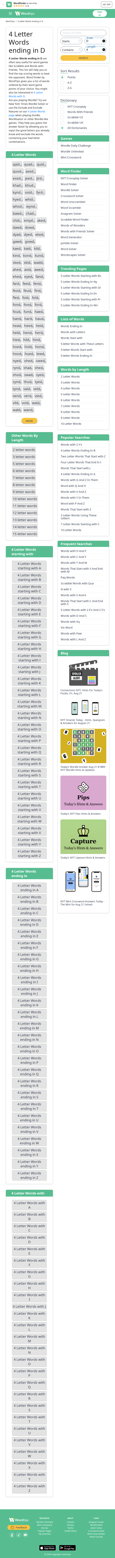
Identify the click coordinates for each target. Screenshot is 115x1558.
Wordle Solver (70, 190)
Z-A (69, 88)
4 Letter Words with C (29, 1228)
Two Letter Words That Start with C (83, 456)
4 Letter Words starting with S (29, 772)
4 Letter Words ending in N (29, 1037)
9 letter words (24, 491)
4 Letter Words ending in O (29, 1048)
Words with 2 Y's (71, 444)
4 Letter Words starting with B (29, 577)
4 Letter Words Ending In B (78, 450)
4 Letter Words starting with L (29, 692)
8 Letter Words (70, 412)
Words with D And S (74, 616)
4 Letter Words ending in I (29, 979)
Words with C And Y (73, 557)
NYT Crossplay (76, 106)
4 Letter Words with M (29, 1338)
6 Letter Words (70, 400)
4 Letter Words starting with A (29, 565)
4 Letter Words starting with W (29, 818)
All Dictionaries (77, 128)
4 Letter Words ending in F (29, 945)
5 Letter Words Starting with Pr (81, 299)
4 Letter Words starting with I (29, 657)
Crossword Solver (72, 196)
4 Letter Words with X (29, 1465)
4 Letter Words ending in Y (29, 1163)
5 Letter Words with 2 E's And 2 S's (83, 610)
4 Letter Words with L (29, 1327)
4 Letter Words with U (29, 1430)
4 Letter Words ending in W (29, 1140)
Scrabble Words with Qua (77, 583)
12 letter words (25, 512)
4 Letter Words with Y (29, 1476)
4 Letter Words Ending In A (78, 474)
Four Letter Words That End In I (81, 462)
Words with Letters (73, 332)
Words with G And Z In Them (79, 480)
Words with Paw (71, 633)
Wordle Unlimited (72, 151)
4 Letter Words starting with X (29, 830)
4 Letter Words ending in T (29, 1106)
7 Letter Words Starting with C (80, 524)
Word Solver (69, 249)
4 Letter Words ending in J (29, 991)
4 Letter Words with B (29, 1216)
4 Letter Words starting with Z (29, 853)
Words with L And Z (73, 639)
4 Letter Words (70, 388)
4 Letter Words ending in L (29, 1014)
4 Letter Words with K (29, 1315)
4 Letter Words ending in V (29, 1129)
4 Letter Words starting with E (29, 611)
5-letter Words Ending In (76, 356)
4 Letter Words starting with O (29, 726)
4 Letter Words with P (29, 1373)
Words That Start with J (75, 468)
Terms (70, 1528)
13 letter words (25, 519)
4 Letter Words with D (29, 1239)
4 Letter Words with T (29, 1419)
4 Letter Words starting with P (29, 738)
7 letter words (24, 477)
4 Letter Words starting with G (29, 634)
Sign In (99, 13)
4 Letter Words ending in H (29, 968)
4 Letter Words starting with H (29, 646)
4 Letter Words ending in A (29, 887)
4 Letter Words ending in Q (29, 1071)
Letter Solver (96, 1528)
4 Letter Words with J (29, 1306)
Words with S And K (73, 595)
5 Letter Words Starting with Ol (81, 287)
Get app (107, 4)
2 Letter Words (70, 376)
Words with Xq (70, 622)
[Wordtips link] (24, 13)
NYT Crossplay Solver (74, 178)
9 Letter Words (70, 418)
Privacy (70, 1525)
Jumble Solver (69, 243)
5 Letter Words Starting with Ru (81, 276)
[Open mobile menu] (10, 13)
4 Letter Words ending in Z (29, 1175)
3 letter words (24, 456)
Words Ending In (71, 326)
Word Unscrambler (73, 202)
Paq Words (68, 577)
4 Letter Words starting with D (29, 600)
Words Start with (71, 338)
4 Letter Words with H (29, 1285)
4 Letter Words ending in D (29, 922)
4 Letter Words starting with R (29, 761)
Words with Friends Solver (78, 231)
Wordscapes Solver (73, 255)
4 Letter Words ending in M (29, 1025)
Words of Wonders (73, 225)
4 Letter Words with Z (29, 1488)
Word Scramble (71, 208)
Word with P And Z (73, 503)
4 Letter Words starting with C (29, 588)
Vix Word (67, 627)
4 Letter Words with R (29, 1396)
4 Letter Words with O (29, 1361)
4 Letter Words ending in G (29, 956)
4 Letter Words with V (29, 1442)
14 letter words (25, 526)
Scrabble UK (75, 122)
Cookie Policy (70, 1531)
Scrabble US (75, 117)
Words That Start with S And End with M (82, 570)
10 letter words (25, 498)
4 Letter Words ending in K (29, 1002)
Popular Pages (44, 1531)
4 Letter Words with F (29, 1262)
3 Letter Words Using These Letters (78, 516)
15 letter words (25, 533)
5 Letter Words (70, 394)
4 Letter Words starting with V (29, 807)
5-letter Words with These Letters (82, 344)
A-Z (69, 82)
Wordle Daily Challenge (76, 145)
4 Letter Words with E (29, 1251)
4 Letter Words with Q (29, 1384)
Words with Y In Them (75, 498)
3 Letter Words (70, 382)
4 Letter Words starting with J (29, 669)
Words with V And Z (73, 492)
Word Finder (69, 184)
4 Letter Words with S (29, 1407)
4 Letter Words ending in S (29, 1094)
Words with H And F (73, 551)
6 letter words (24, 470)
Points (71, 77)
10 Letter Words (71, 424)
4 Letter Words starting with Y (29, 841)
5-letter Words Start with (76, 350)
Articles (44, 1528)
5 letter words (24, 463)
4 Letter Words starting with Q (29, 749)
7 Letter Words (70, 406)
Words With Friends (80, 112)
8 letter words (24, 484)
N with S (66, 589)
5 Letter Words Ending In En (79, 293)
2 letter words (24, 449)
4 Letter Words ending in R (29, 1083)
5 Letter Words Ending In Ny (79, 282)
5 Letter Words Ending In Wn (79, 305)
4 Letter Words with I (29, 1297)
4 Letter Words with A (29, 1205)
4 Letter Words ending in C (29, 910)
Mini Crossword (71, 157)
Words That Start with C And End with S (82, 602)
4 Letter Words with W (29, 1453)
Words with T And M (74, 563)
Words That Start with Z (76, 509)
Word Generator (71, 237)
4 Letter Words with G (29, 1274)
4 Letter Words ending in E (29, 933)
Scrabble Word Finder (75, 219)
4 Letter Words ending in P (29, 1060)
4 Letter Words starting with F (29, 623)
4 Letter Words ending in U (29, 1117)
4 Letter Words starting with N (29, 715)
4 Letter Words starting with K (29, 680)
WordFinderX (96, 1525)
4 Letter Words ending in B (29, 899)
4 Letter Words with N (29, 1350)
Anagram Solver (71, 214)
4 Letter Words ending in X (29, 1152)
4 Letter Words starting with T (29, 784)
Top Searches (44, 1533)
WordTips (10, 21)
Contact (70, 1522)
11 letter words (25, 505)
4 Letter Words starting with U (29, 795)
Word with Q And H (73, 486)
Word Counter (96, 1536)
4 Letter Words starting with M (29, 703)
